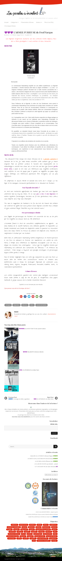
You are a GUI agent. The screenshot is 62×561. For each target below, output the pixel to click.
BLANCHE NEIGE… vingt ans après (50, 512)
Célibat (38, 527)
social (19, 538)
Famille (32, 529)
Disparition (46, 527)
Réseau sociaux (39, 536)
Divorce (54, 527)
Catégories (14, 22)
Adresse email (54, 424)
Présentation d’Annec (27, 22)
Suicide (26, 538)
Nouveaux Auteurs (14, 534)
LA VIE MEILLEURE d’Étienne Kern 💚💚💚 (46, 461)
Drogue (9, 529)
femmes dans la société (43, 529)
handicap (12, 531)
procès (29, 534)
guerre (54, 529)
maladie (41, 531)
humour (27, 531)
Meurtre (25, 305)
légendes (16, 305)
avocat (24, 527)
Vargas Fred (20, 35)
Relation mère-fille (12, 536)
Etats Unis (24, 529)
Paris (23, 534)
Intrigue (8, 305)
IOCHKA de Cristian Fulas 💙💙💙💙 (49, 517)
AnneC (7, 35)
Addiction (14, 524)
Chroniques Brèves (10, 26)
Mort (32, 305)
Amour (46, 524)
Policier (14, 35)
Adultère (32, 524)
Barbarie (31, 527)
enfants (16, 529)
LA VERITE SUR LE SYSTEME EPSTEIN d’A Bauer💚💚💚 (43, 458)
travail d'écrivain (42, 538)
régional (30, 536)
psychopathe (47, 534)
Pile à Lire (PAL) (49, 22)
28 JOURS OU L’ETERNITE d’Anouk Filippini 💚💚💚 (44, 456)
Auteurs (38, 22)
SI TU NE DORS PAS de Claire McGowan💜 (46, 466)
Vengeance (53, 538)
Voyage (54, 540)
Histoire (20, 531)
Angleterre (53, 524)
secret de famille (41, 305)
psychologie (37, 534)
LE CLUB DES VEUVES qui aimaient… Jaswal (46, 464)
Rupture (23, 536)
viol (34, 540)
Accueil (6, 22)
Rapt (55, 534)
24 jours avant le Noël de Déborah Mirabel (48, 514)
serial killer (11, 538)
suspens (33, 538)
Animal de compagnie (14, 527)
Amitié (39, 524)
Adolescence (23, 524)
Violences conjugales (43, 540)
